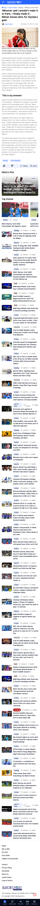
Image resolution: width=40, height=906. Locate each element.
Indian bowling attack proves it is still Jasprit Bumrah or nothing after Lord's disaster (25, 727)
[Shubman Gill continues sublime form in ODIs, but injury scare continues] (7, 702)
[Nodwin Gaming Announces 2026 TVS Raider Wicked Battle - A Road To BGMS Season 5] (7, 668)
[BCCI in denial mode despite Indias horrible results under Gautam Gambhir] (7, 516)
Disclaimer (5, 871)
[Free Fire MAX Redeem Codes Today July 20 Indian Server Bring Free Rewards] (7, 641)
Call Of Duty (16, 405)
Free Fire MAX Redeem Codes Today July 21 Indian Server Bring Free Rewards (25, 332)
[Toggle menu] (3, 2)
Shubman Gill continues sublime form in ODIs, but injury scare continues (24, 703)
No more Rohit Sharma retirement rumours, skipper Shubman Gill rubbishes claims (25, 590)
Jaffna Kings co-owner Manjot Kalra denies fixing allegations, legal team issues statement (24, 751)
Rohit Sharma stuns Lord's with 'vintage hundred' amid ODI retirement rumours (24, 691)
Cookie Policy (6, 877)
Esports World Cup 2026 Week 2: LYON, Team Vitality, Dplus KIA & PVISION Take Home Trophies (25, 469)
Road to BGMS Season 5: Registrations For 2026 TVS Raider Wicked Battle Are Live (24, 298)
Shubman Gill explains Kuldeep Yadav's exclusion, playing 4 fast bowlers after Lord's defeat (25, 481)
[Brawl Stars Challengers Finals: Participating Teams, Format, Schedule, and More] (7, 434)
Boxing (5, 160)
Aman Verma (9, 24)
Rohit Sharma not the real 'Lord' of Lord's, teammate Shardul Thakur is (25, 578)
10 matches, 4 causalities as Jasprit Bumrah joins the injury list (24, 763)
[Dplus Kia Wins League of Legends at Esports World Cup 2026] (7, 615)
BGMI (15, 283)
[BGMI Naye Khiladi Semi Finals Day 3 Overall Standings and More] (7, 308)
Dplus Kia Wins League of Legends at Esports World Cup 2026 (24, 616)
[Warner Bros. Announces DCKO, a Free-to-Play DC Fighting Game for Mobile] (7, 234)
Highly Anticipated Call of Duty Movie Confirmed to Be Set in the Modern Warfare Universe (25, 811)
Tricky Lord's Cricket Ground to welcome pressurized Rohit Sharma (24, 797)
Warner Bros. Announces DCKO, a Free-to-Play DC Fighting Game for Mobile (25, 235)
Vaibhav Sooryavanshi (10, 859)
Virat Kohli (6, 855)
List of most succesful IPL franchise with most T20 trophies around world (25, 823)
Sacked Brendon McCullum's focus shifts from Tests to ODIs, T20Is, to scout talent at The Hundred (25, 320)
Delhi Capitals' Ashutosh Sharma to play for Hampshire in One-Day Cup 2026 (25, 447)
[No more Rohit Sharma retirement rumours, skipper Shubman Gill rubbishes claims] (7, 588)
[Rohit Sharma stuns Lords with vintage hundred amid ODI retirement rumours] (7, 689)
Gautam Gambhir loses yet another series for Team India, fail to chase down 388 (24, 715)
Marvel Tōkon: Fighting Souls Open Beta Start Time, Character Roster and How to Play (25, 373)
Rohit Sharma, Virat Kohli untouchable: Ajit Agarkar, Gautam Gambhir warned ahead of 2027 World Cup (14, 225)
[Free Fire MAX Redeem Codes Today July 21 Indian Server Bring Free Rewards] (7, 331)
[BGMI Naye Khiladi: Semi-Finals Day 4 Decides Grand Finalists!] (7, 286)
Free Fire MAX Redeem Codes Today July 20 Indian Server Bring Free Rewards (25, 643)
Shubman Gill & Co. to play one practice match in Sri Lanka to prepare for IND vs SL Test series (25, 505)
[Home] (14, 2)
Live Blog (17, 710)
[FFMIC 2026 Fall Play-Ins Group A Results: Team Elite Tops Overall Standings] (7, 383)
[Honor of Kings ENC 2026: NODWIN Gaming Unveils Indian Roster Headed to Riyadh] (7, 246)
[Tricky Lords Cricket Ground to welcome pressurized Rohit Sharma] (7, 796)
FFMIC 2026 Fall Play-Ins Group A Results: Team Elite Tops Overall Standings (25, 385)
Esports (16, 243)
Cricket (5, 220)
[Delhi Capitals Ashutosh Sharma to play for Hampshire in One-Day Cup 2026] (7, 446)
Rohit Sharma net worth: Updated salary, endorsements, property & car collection (24, 785)
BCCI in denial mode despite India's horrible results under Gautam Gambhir (24, 517)
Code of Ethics (7, 880)
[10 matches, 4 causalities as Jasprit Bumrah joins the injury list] (7, 762)
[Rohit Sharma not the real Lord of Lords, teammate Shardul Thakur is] (7, 576)
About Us (5, 874)
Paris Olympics (15, 160)
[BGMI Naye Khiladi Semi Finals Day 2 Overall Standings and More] (7, 679)
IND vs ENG (6, 849)
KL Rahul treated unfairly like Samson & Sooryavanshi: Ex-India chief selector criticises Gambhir (25, 397)
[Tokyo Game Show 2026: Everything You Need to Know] (7, 773)
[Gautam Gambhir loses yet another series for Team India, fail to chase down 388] (7, 714)
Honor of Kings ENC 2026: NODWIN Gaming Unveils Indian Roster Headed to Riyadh (25, 248)
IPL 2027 (5, 852)
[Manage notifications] (35, 894)
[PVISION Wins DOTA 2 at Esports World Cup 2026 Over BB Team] (7, 565)
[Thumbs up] (4, 166)
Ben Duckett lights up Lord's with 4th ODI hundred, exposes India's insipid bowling (25, 739)
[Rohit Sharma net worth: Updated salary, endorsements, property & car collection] (7, 784)
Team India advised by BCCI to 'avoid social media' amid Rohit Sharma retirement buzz (24, 835)
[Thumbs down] (12, 166)
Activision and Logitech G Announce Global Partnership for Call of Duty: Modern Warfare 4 (25, 411)
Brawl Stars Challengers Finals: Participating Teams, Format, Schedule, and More (24, 435)
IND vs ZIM (12, 904)
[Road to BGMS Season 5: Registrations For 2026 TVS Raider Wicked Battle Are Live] (7, 297)
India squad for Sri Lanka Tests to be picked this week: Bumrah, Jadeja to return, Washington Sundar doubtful (20, 187)
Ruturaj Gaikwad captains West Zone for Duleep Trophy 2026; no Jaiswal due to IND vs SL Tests (25, 493)
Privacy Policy (7, 868)
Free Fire (17, 327)
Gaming (16, 230)
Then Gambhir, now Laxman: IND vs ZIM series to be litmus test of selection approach (25, 423)
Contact (5, 864)
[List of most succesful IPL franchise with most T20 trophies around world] (7, 822)
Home (4, 846)
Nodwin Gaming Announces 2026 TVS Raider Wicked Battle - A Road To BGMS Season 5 (25, 669)
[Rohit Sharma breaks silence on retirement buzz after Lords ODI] (7, 541)
